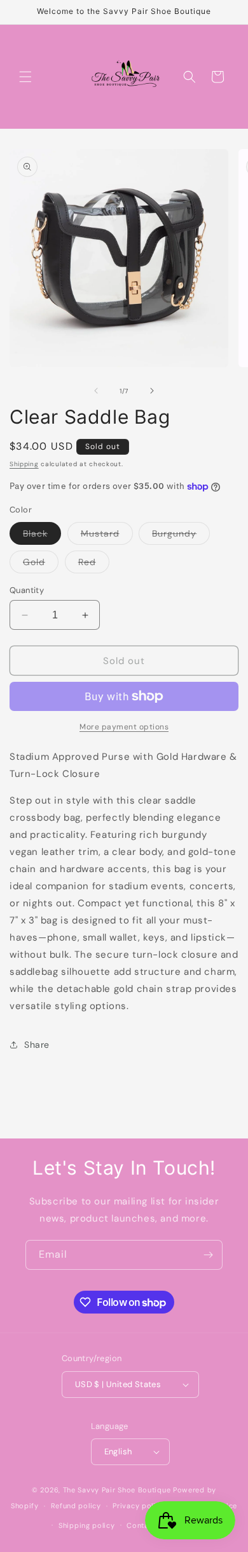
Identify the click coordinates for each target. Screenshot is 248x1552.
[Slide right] (152, 391)
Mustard (107, 536)
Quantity (27, 590)
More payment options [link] (124, 727)
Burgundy (181, 536)
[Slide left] (96, 391)
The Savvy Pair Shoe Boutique (117, 1489)
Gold (41, 564)
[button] (25, 77)
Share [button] (37, 1044)
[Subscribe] (208, 1255)
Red (93, 564)
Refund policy (76, 1505)
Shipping (24, 464)
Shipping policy (87, 1525)
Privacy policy (138, 1505)
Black (42, 536)
